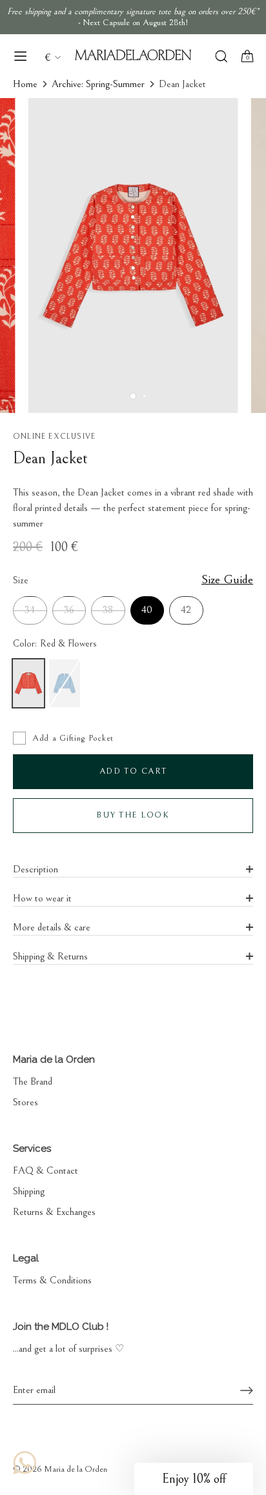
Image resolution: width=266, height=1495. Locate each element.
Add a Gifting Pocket (73, 738)
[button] (193, 1479)
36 (69, 610)
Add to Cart (133, 771)
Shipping (29, 1191)
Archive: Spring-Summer (98, 84)
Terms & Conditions (52, 1280)
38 (108, 610)
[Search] (221, 57)
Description (35, 869)
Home (25, 84)
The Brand (32, 1081)
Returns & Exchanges (54, 1212)
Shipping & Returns (50, 956)
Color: (55, 643)
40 (146, 610)
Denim (64, 683)
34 (30, 610)
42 (186, 610)
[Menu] (20, 56)
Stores (25, 1102)
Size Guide (227, 579)
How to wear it (42, 898)
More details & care (51, 927)
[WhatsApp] (24, 1462)
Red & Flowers (28, 683)
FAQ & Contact (45, 1170)
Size (133, 580)
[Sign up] (246, 1390)
